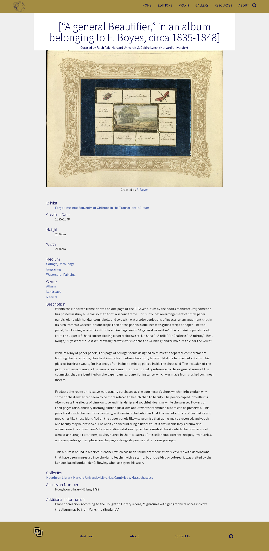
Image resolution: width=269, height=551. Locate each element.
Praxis (184, 5)
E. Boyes (142, 189)
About (244, 5)
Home (147, 5)
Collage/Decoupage (60, 264)
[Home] (20, 6)
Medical (51, 297)
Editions (165, 5)
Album (51, 286)
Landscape (53, 291)
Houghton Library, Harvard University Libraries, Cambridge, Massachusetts (99, 477)
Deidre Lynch (149, 47)
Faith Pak (103, 47)
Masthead (86, 536)
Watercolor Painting (61, 274)
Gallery (201, 5)
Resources (223, 5)
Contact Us (183, 536)
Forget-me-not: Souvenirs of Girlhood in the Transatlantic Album (102, 208)
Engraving (53, 269)
